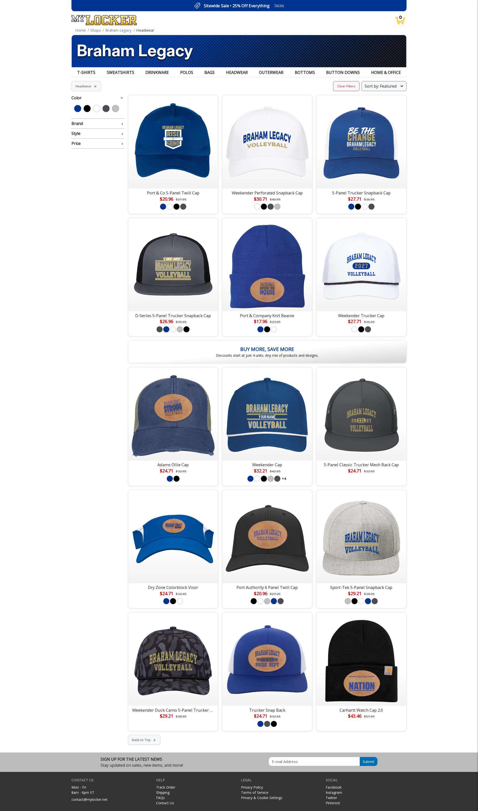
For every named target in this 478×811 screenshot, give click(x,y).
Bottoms (305, 72)
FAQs (160, 797)
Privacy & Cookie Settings (261, 797)
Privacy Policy (252, 787)
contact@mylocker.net (89, 799)
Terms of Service (254, 792)
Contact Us (165, 803)
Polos (186, 72)
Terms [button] (279, 5)
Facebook (334, 787)
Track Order (165, 787)
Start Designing (173, 178)
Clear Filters (346, 86)
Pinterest (333, 803)
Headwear (237, 72)
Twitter (331, 797)
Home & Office (386, 72)
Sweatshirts (120, 72)
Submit (368, 761)
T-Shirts (86, 72)
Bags (209, 72)
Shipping (163, 792)
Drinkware (157, 72)
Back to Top (144, 740)
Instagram (334, 792)
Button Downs (343, 72)
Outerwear (271, 72)
